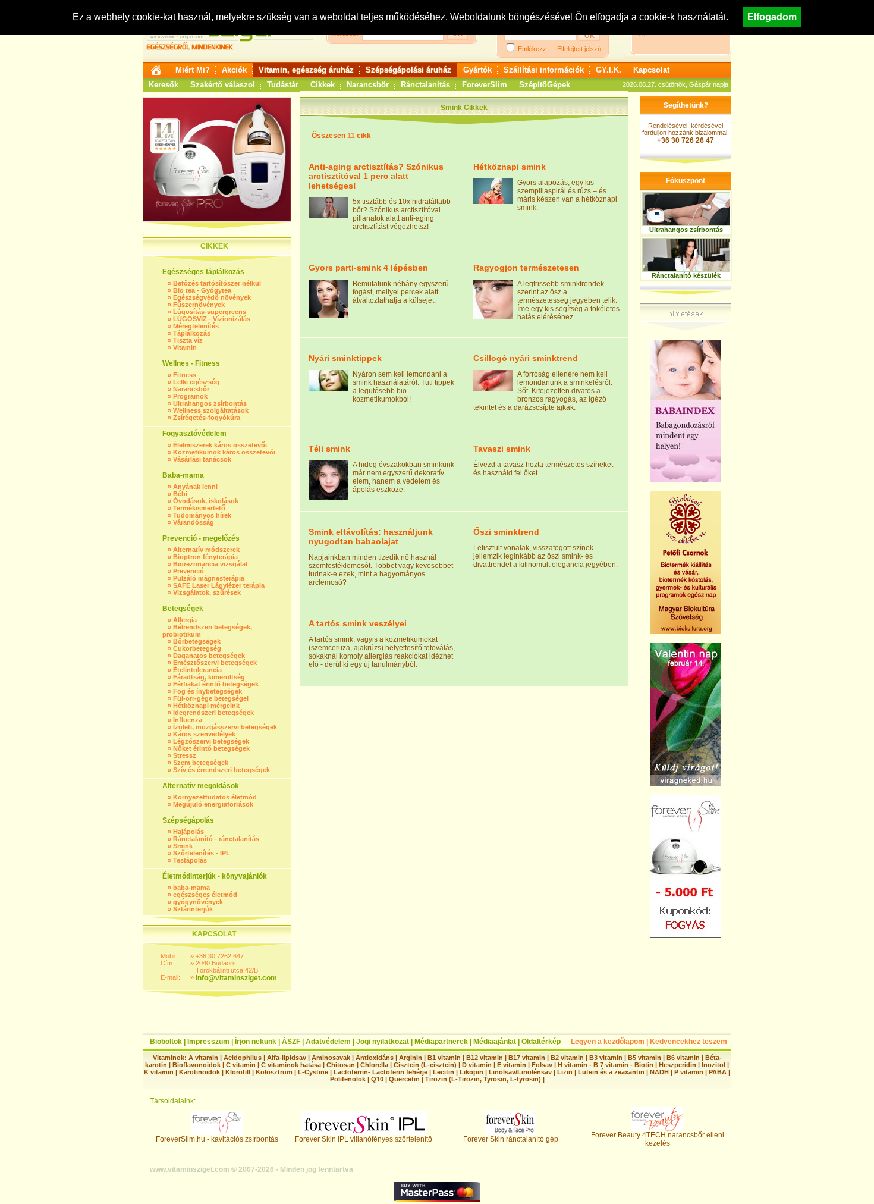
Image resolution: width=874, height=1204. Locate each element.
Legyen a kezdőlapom (608, 1041)
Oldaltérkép (541, 1041)
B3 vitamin (606, 1057)
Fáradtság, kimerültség (209, 677)
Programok (190, 396)
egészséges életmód (205, 894)
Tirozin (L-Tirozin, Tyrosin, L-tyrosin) (483, 1079)
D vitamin (477, 1064)
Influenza (187, 719)
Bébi (180, 493)
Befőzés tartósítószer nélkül (217, 283)
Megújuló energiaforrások (213, 804)
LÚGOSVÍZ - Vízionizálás (211, 318)
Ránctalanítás (425, 84)
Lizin (565, 1072)
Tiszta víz (188, 340)
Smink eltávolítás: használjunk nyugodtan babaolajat (371, 536)
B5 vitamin (644, 1057)
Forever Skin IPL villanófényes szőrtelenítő (363, 1139)
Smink (183, 845)
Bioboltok (166, 1041)
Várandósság (193, 522)
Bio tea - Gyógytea (202, 290)
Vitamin (185, 347)
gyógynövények (198, 901)
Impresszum (208, 1041)
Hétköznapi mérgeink (206, 705)
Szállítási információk (544, 69)
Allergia (185, 619)
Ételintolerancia (197, 669)
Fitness (184, 374)
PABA (718, 1072)
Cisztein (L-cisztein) (425, 1064)
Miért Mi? (192, 69)
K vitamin (159, 1072)
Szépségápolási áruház (408, 69)
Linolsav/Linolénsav (520, 1072)
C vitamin (241, 1064)
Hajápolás (188, 831)
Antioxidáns (375, 1057)
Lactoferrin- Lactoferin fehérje (380, 1072)
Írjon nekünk (255, 1041)
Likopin (471, 1072)
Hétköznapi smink (509, 166)
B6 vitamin (683, 1057)
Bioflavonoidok (196, 1064)
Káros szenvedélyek (204, 734)
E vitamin (511, 1064)
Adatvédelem (328, 1041)
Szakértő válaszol (222, 84)
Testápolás (190, 860)
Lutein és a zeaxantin (611, 1072)
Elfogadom (772, 17)
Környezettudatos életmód (215, 797)
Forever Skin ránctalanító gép (510, 1139)
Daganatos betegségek (209, 655)
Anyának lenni (195, 486)
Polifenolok (348, 1079)
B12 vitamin (484, 1057)
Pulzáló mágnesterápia (208, 578)
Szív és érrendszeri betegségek (221, 769)
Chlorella (374, 1064)
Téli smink (329, 448)
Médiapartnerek (441, 1041)
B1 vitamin (444, 1057)
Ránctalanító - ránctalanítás (216, 838)
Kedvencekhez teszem (688, 1041)
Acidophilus (243, 1057)
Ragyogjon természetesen (526, 267)
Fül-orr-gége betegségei (211, 698)
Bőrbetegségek (197, 641)
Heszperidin (678, 1064)
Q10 (377, 1079)
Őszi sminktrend (506, 532)
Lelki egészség (196, 381)
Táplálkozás (191, 333)
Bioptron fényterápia (205, 556)
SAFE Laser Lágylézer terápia (219, 585)
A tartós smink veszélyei (358, 623)
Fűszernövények (199, 304)
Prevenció (188, 571)
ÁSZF (291, 1041)
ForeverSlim (484, 84)
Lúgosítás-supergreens (209, 311)
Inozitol (713, 1064)
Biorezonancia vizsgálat (210, 563)
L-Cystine (313, 1072)
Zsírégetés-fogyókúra (206, 417)
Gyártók (477, 69)
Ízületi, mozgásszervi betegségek (225, 726)
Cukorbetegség (197, 648)
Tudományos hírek (202, 515)
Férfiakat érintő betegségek (216, 684)
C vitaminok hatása (291, 1064)
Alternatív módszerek (206, 549)
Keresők (163, 84)
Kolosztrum (274, 1072)
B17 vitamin (526, 1057)
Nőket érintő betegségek (211, 748)
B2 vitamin (567, 1057)
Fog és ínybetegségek (207, 691)
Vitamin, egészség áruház (306, 69)
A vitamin (203, 1057)
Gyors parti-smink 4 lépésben (368, 267)
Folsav (542, 1064)
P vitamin (689, 1072)
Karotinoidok (199, 1072)
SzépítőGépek (544, 84)
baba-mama (191, 887)
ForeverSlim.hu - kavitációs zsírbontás (217, 1139)
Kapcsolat (651, 69)
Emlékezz (532, 48)
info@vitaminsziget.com (236, 978)
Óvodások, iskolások (205, 500)
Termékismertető (199, 508)
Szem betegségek (200, 762)
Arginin (410, 1057)
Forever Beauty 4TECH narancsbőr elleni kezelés (657, 1139)
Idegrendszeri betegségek (213, 712)
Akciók (234, 69)
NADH (659, 1072)
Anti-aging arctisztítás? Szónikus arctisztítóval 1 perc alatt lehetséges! (376, 176)
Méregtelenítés (196, 326)
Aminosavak (331, 1057)
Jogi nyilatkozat (382, 1041)
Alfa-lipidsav (286, 1057)
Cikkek (322, 84)
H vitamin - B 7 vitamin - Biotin (605, 1064)
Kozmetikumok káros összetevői (224, 452)
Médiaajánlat (494, 1041)
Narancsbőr (368, 84)
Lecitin (443, 1072)
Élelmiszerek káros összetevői (220, 445)
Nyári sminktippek (345, 358)
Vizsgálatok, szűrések (207, 592)
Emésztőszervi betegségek (215, 662)
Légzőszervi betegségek (211, 741)
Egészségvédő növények (212, 297)
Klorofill (237, 1072)
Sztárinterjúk (193, 909)
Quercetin (404, 1079)
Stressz (184, 755)
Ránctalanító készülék (686, 275)
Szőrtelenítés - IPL (201, 853)
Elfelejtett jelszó (579, 48)
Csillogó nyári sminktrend (525, 358)
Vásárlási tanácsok (202, 459)
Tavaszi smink (501, 448)
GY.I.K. (608, 69)
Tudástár (282, 84)
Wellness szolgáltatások (211, 410)
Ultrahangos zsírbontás (210, 403)
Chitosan (340, 1064)
